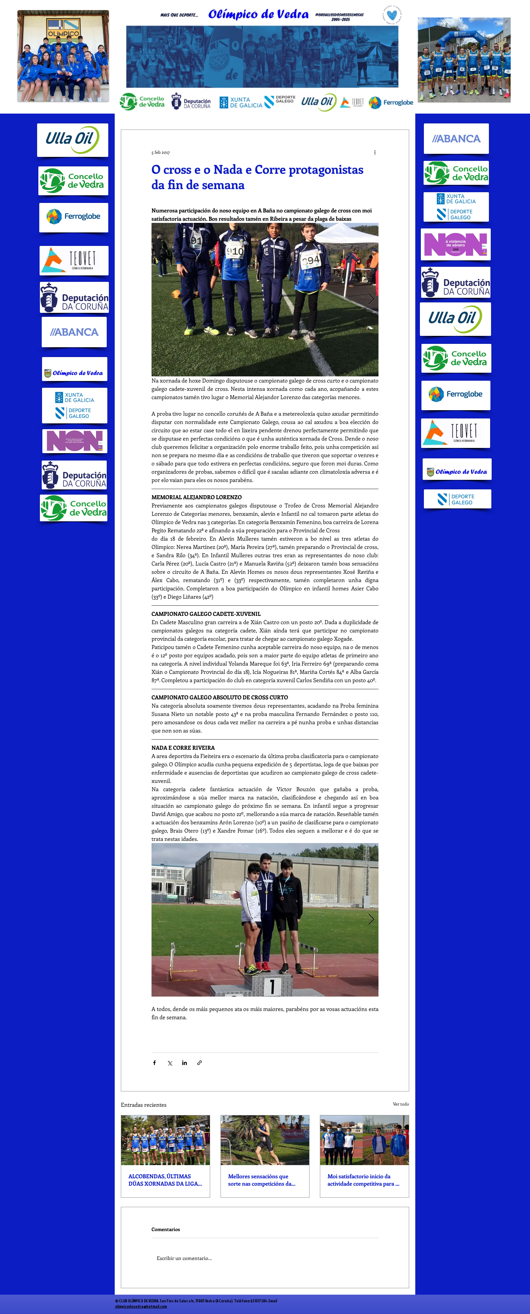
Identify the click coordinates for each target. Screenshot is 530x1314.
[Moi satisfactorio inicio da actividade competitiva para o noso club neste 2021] (364, 1140)
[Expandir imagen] (265, 299)
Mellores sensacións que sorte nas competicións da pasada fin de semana (259, 1179)
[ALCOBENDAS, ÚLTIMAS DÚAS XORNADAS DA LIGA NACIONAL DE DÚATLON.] (165, 1140)
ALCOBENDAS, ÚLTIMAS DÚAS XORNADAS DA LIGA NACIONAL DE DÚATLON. (163, 1179)
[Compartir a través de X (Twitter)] (169, 1063)
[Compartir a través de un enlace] (199, 1063)
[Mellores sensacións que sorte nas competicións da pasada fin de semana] (265, 1140)
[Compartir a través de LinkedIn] (184, 1063)
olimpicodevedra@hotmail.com (141, 1306)
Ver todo (401, 1104)
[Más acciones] (374, 152)
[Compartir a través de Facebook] (154, 1063)
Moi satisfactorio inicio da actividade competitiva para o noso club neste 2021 (363, 1179)
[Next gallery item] (371, 300)
